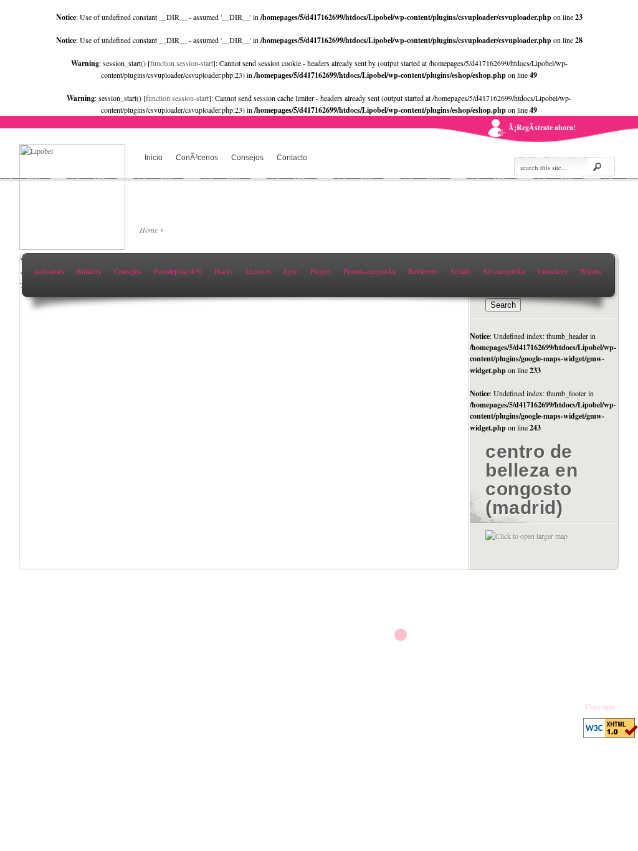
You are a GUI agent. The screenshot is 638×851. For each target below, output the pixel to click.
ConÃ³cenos (197, 157)
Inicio (154, 157)
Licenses (258, 271)
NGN (624, 706)
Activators (49, 271)
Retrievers (423, 271)
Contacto (292, 157)
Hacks (223, 271)
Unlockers (552, 271)
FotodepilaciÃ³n (178, 271)
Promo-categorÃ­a (369, 271)
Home (149, 230)
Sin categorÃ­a (504, 271)
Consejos (247, 157)
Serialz (460, 271)
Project (320, 271)
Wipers (590, 271)
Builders (89, 271)
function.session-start (181, 63)
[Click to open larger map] (526, 536)
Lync (290, 271)
